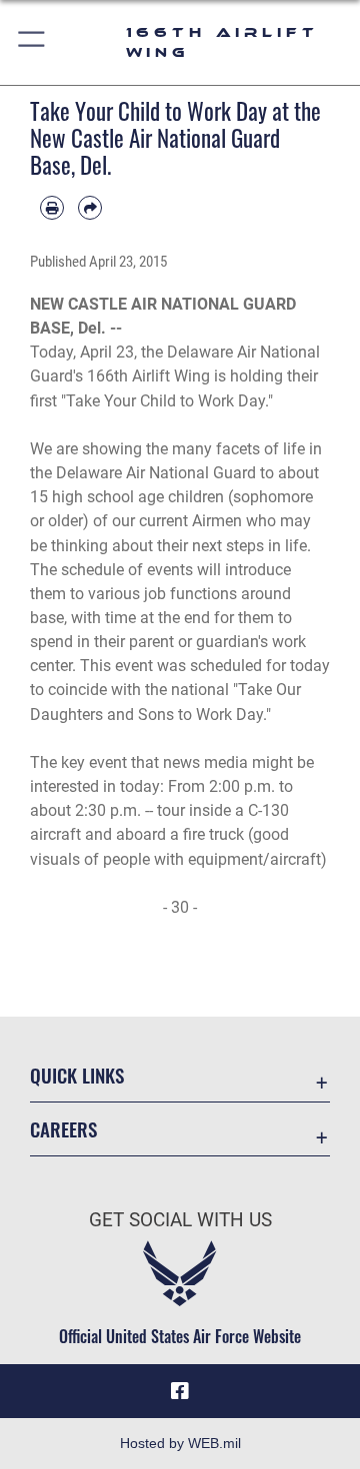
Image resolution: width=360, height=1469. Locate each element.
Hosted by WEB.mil (180, 1443)
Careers (63, 1128)
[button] (32, 42)
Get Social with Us (180, 1219)
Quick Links (77, 1075)
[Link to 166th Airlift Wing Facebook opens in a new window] (180, 1391)
